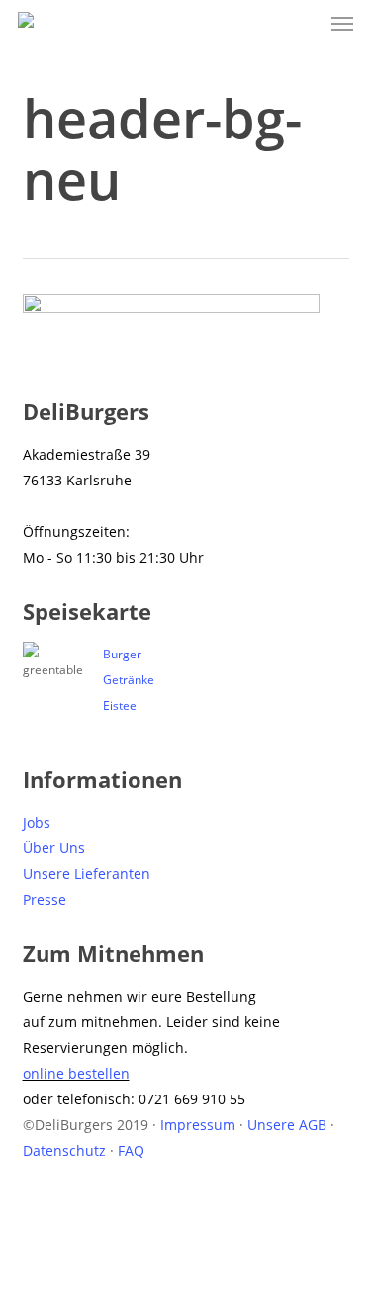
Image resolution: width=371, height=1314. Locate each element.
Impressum (197, 1124)
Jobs (36, 822)
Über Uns (54, 847)
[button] (342, 24)
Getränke (128, 679)
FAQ (131, 1150)
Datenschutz (64, 1150)
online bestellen (76, 1073)
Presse (44, 899)
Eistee (120, 705)
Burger (122, 654)
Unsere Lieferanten (86, 873)
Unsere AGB (286, 1124)
